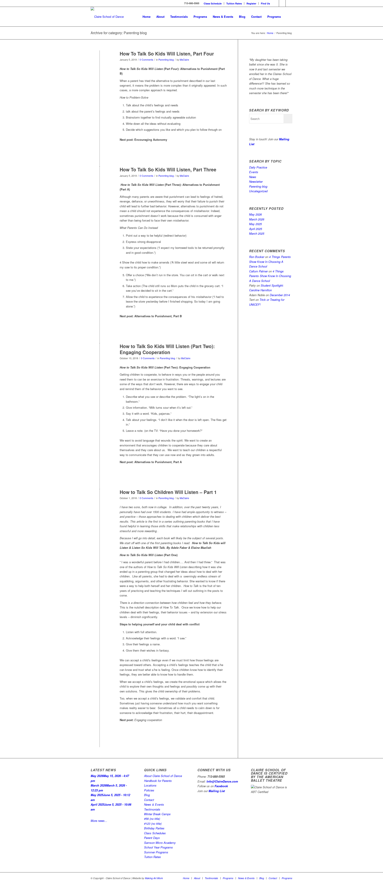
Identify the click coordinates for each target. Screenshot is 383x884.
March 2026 (256, 219)
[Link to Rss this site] (289, 3)
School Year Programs (158, 847)
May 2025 (255, 224)
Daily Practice (258, 167)
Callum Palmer (258, 271)
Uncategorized (258, 191)
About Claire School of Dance (163, 776)
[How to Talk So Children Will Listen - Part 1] (100, 499)
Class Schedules (155, 833)
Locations (150, 785)
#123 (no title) (153, 823)
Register (251, 3)
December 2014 (280, 295)
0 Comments (146, 59)
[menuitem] (212, 3)
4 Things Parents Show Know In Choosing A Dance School (270, 261)
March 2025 (256, 233)
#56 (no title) (152, 819)
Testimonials (152, 809)
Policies (149, 790)
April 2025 (255, 229)
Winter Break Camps (157, 814)
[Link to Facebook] (275, 3)
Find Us (265, 3)
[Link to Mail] (282, 3)
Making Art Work (154, 878)
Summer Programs (156, 852)
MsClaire (184, 59)
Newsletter (256, 181)
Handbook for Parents (158, 781)
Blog (147, 795)
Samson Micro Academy (160, 842)
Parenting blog (166, 59)
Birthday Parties (154, 828)
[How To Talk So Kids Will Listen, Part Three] (100, 177)
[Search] (288, 16)
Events (253, 172)
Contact (149, 800)
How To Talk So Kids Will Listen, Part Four (167, 53)
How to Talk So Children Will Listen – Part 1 (168, 492)
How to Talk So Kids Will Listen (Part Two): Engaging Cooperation (167, 349)
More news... (99, 821)
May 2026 (255, 214)
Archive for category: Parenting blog (119, 32)
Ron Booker (256, 257)
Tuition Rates (234, 3)
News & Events (154, 804)
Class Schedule (213, 3)
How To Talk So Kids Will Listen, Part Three (168, 169)
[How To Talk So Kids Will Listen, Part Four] (100, 61)
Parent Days (152, 838)
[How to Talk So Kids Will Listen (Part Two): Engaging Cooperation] (100, 354)
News (252, 177)
